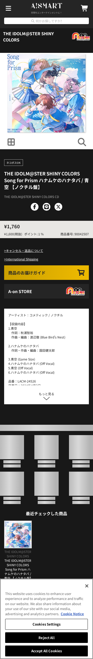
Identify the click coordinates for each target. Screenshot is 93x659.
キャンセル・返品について (24, 288)
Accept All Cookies (46, 650)
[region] (46, 619)
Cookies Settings (46, 624)
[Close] (86, 586)
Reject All (46, 637)
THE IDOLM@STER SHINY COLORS (28, 36)
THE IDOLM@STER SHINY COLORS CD (31, 216)
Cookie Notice (72, 613)
